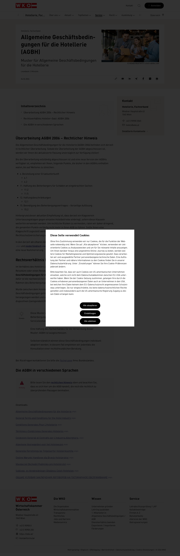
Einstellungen (90, 313)
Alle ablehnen (90, 321)
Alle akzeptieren (90, 306)
